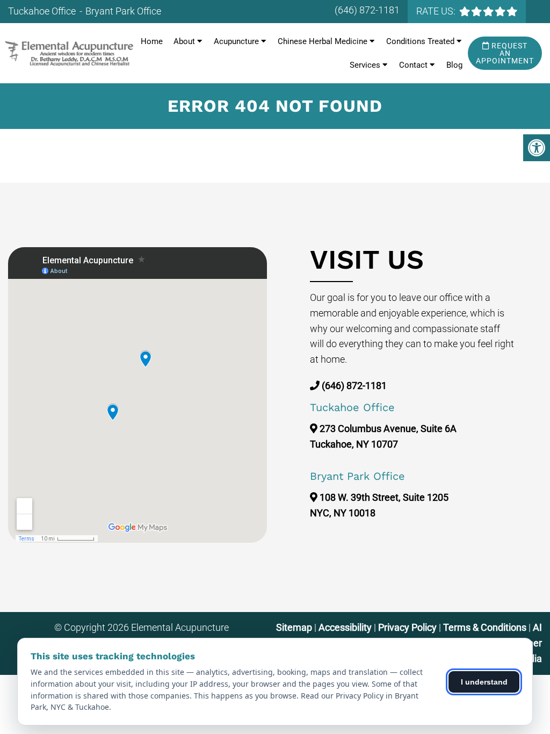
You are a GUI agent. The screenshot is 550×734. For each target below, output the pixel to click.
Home (152, 41)
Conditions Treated (420, 41)
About (184, 41)
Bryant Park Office (123, 11)
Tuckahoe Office (43, 11)
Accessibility (345, 627)
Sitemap (294, 627)
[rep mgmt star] (488, 11)
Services (365, 65)
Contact (413, 65)
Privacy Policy (408, 627)
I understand (484, 682)
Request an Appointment (505, 53)
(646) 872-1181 (367, 10)
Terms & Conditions (486, 627)
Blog (454, 65)
